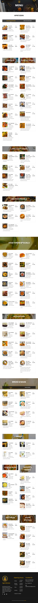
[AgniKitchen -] (19, 1)
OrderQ (25, 600)
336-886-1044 (29, 583)
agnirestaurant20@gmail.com (30, 586)
